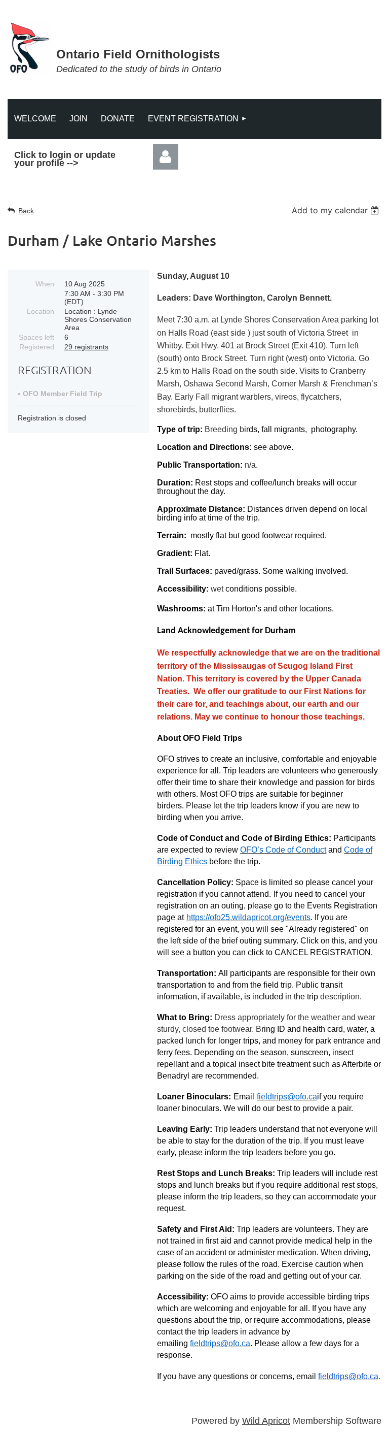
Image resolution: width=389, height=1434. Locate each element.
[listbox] (336, 210)
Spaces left (36, 337)
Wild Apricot (266, 1421)
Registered (36, 347)
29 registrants (86, 347)
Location (40, 311)
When (44, 284)
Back (26, 211)
